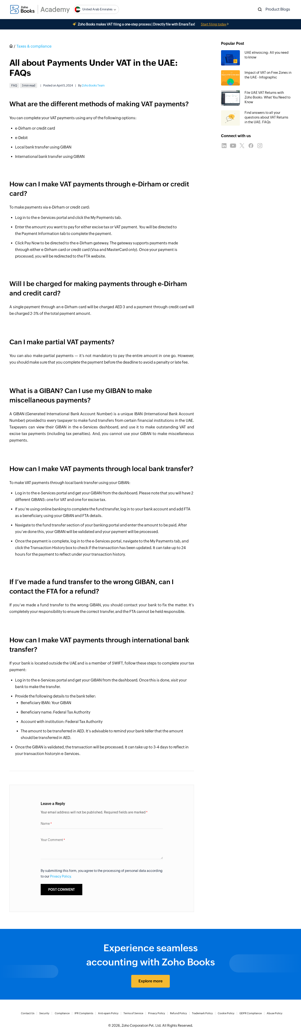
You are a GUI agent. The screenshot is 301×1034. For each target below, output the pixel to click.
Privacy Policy (156, 1013)
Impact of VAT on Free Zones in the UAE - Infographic (268, 75)
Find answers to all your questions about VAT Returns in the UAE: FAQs (266, 117)
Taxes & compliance (33, 46)
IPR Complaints (84, 1013)
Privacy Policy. (61, 876)
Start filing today (213, 24)
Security (44, 1013)
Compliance (62, 1013)
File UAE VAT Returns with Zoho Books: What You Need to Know (267, 97)
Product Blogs (277, 9)
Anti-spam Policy (108, 1013)
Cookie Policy (226, 1013)
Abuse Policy (274, 1013)
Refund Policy (178, 1013)
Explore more (150, 981)
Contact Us (27, 1013)
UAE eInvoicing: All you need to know (267, 55)
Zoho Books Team (93, 85)
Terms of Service (133, 1013)
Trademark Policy (202, 1013)
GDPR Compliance (250, 1013)
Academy (55, 9)
